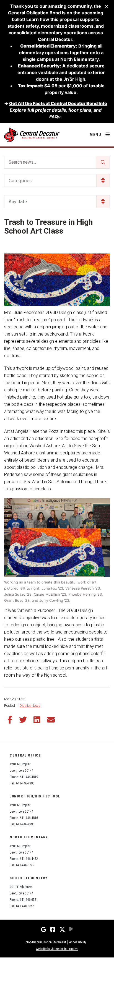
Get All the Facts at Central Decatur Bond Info (58, 103)
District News (29, 705)
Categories (20, 180)
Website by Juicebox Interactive (57, 949)
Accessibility (77, 942)
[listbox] (57, 201)
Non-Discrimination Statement (46, 942)
